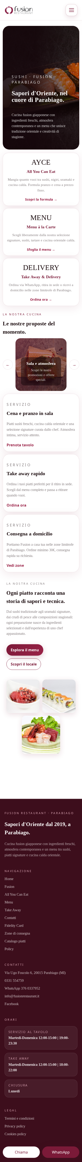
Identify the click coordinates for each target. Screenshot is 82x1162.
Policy (9, 949)
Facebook (12, 1004)
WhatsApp (61, 1152)
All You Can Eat (16, 894)
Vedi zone (15, 565)
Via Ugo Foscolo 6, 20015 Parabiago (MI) (35, 973)
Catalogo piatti (15, 941)
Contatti (10, 918)
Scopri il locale (24, 664)
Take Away (13, 910)
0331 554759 (14, 980)
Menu (9, 902)
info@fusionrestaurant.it (22, 996)
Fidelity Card (14, 925)
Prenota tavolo (20, 444)
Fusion (9, 887)
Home (9, 879)
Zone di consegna (17, 933)
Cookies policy (15, 1134)
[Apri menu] (71, 10)
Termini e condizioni (19, 1118)
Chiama (21, 1152)
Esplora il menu (25, 649)
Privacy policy (15, 1126)
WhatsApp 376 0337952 (22, 988)
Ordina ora (16, 505)
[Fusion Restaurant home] (32, 10)
